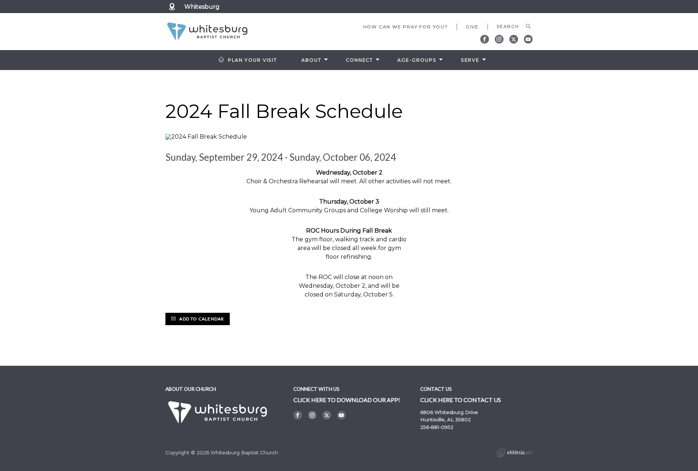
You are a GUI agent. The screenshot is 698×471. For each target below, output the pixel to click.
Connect (359, 60)
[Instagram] (499, 39)
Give (472, 26)
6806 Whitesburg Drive (449, 412)
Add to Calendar (201, 318)
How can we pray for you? (405, 26)
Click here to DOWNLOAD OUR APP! (346, 399)
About (311, 60)
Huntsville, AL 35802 (445, 419)
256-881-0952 (436, 427)
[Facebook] (484, 39)
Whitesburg (202, 6)
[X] (513, 39)
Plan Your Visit (252, 60)
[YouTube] (528, 39)
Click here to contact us (460, 399)
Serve (470, 60)
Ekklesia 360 (514, 453)
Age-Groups (416, 60)
